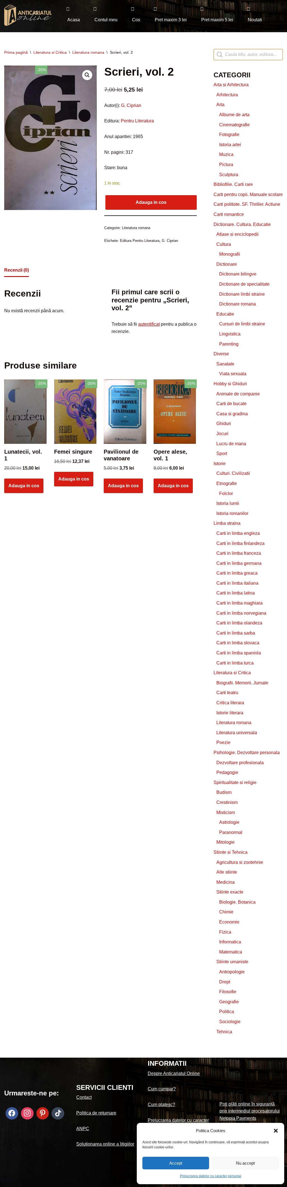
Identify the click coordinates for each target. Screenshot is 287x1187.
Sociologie (229, 1021)
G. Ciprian (131, 105)
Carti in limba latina (235, 593)
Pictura (226, 164)
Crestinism (227, 802)
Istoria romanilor (232, 513)
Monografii (229, 254)
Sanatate (225, 364)
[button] (276, 1131)
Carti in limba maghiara (239, 603)
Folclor (226, 493)
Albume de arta (234, 114)
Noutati (255, 19)
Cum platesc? (161, 1104)
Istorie (220, 463)
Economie (229, 922)
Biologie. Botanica (237, 902)
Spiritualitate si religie (235, 782)
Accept (175, 1163)
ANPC (82, 1128)
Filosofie (227, 991)
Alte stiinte (226, 872)
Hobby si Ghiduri (230, 383)
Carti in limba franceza (238, 553)
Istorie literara (229, 712)
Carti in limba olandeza (239, 623)
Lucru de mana (231, 443)
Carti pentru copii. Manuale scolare (248, 194)
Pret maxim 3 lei (171, 19)
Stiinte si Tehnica (230, 852)
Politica (226, 1011)
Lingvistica (229, 334)
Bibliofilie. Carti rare (233, 184)
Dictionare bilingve (237, 274)
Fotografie (229, 134)
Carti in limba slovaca (237, 642)
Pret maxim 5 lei (217, 19)
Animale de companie (238, 393)
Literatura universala (236, 732)
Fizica (225, 932)
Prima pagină (16, 52)
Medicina (225, 882)
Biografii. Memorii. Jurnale (242, 682)
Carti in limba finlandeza (240, 543)
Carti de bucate (231, 403)
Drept (224, 982)
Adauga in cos (151, 202)
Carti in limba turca (235, 663)
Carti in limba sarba (235, 633)
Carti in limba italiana (237, 583)
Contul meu (105, 19)
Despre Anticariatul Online (174, 1073)
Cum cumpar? (162, 1088)
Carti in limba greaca (237, 573)
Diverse (221, 353)
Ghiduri (223, 423)
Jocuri (222, 433)
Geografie (229, 1001)
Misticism (225, 812)
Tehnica (224, 1031)
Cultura (223, 244)
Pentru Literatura (137, 120)
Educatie (225, 314)
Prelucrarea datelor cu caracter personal (210, 1176)
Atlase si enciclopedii (237, 234)
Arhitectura (227, 94)
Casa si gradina (232, 413)
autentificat (149, 324)
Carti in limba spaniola (238, 652)
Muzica (226, 154)
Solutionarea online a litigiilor (105, 1144)
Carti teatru (227, 692)
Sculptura (228, 174)
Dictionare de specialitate (244, 284)
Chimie (226, 912)
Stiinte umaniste (232, 961)
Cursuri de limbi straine (242, 323)
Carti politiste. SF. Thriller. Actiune (247, 204)
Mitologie (225, 842)
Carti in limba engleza (238, 533)
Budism (224, 792)
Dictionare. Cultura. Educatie (242, 224)
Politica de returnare (96, 1113)
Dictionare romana (237, 304)
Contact (84, 1097)
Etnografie (226, 483)
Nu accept (245, 1163)
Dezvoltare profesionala (240, 762)
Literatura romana (88, 52)
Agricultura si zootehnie (239, 862)
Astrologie (229, 822)
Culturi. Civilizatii (233, 473)
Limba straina (227, 523)
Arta (220, 104)
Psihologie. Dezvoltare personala (247, 752)
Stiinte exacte (229, 892)
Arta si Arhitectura (231, 84)
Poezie (223, 742)
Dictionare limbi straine (242, 294)
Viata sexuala (232, 373)
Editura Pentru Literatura (139, 241)
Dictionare (226, 264)
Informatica (230, 941)
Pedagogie (227, 772)
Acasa (73, 19)
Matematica (230, 952)
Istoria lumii (227, 503)
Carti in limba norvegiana (241, 613)
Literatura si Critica (50, 52)
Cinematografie (234, 124)
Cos (136, 19)
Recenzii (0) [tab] (16, 270)
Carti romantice (229, 214)
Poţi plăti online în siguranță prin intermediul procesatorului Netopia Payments (249, 1111)
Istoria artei (230, 144)
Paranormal (230, 832)
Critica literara (230, 702)
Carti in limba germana (238, 563)
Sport (221, 453)
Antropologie (232, 971)
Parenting (229, 344)
